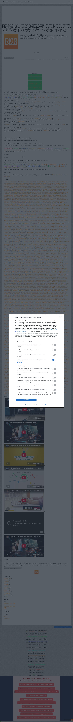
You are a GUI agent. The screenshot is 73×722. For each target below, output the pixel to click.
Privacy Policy (44, 404)
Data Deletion (28, 404)
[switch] (54, 345)
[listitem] (36, 342)
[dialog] (36, 361)
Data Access (36, 404)
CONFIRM (26, 399)
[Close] (61, 317)
